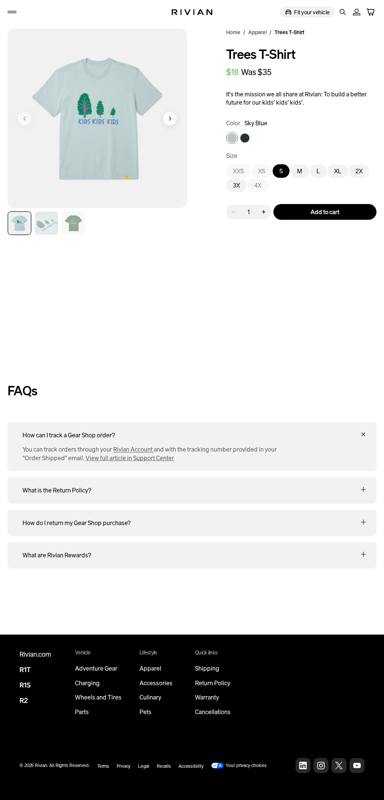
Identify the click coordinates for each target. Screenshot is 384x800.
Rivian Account (133, 449)
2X (362, 172)
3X (240, 186)
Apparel (257, 32)
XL (341, 172)
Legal (143, 766)
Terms (103, 766)
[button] (12, 12)
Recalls (164, 766)
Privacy (123, 766)
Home (233, 32)
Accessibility (190, 766)
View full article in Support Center (130, 458)
